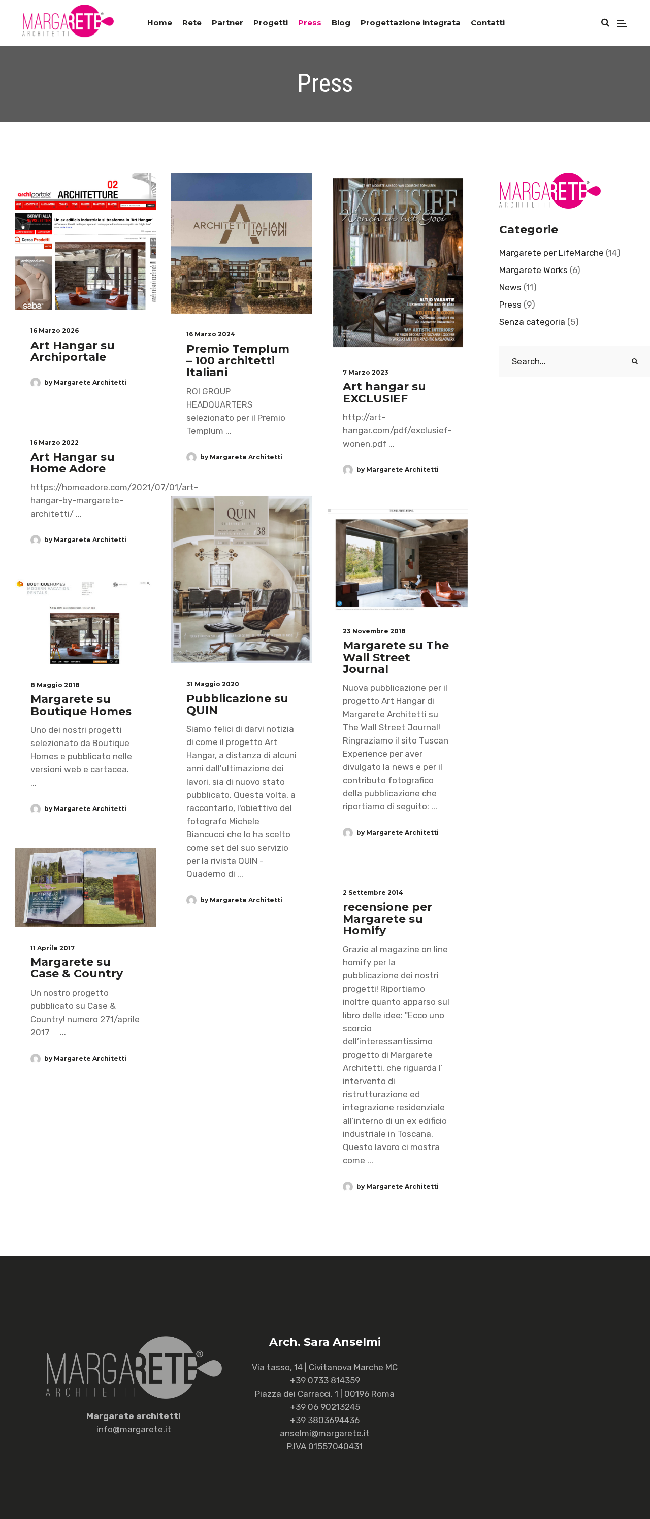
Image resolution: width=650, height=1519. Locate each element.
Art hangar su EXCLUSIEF (384, 392)
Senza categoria (532, 322)
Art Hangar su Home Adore (72, 463)
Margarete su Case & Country (76, 968)
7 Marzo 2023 (365, 372)
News (510, 287)
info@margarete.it (133, 1429)
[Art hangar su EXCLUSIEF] (398, 262)
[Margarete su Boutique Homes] (85, 621)
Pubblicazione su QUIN (237, 704)
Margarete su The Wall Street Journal (396, 657)
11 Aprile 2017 (52, 948)
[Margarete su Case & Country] (85, 887)
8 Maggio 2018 (55, 685)
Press (510, 304)
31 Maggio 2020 (212, 684)
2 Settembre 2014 (373, 892)
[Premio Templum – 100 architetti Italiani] (241, 243)
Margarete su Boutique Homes (81, 705)
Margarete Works (533, 270)
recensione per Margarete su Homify (387, 919)
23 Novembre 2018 (374, 631)
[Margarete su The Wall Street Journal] (398, 560)
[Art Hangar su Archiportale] (85, 241)
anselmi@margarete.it (325, 1433)
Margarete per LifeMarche (551, 253)
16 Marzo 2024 (210, 334)
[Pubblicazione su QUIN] (241, 580)
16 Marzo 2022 (54, 442)
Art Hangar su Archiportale (72, 351)
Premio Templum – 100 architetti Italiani (237, 361)
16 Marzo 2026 (54, 330)
